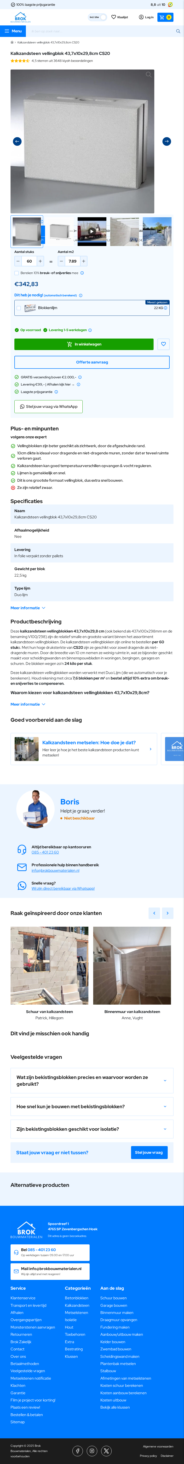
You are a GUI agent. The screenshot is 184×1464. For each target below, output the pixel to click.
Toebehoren (75, 1334)
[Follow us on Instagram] (92, 1451)
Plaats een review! (25, 1407)
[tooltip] (42, 221)
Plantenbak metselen (118, 1363)
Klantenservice (23, 1297)
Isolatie (71, 1319)
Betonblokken (76, 1297)
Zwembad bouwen (115, 1349)
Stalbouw (108, 1370)
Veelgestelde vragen (28, 1370)
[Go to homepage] (20, 17)
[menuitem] (33, 1298)
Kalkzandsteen (77, 1305)
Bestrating (74, 1349)
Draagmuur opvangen (118, 1319)
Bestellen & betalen (27, 1414)
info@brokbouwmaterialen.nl (55, 870)
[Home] (12, 42)
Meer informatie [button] (25, 607)
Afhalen (17, 1312)
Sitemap (18, 1421)
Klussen (71, 1356)
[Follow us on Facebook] (77, 1451)
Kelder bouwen (112, 1341)
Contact (17, 1349)
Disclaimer (167, 1456)
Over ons (18, 1356)
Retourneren (21, 1334)
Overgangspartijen (26, 1319)
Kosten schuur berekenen (121, 1385)
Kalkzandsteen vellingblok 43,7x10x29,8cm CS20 (48, 42)
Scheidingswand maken (119, 1356)
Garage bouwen (113, 1305)
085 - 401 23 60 (45, 852)
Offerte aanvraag (92, 362)
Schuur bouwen (113, 1297)
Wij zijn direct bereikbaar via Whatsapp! (63, 888)
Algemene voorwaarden (158, 1446)
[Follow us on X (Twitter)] (106, 1451)
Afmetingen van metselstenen (125, 1378)
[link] (84, 749)
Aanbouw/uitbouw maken (121, 1334)
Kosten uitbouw (113, 1400)
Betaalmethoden (25, 1363)
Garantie (18, 1392)
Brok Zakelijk (21, 1341)
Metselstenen (76, 1312)
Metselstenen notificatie (31, 1378)
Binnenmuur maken (116, 1312)
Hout (69, 1327)
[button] (27, 231)
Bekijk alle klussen (115, 1407)
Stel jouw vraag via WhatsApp (52, 406)
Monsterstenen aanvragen (33, 1327)
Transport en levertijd (28, 1305)
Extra (69, 1341)
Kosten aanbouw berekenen (123, 1392)
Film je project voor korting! (33, 1400)
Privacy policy (148, 1456)
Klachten (18, 1385)
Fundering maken (115, 1327)
